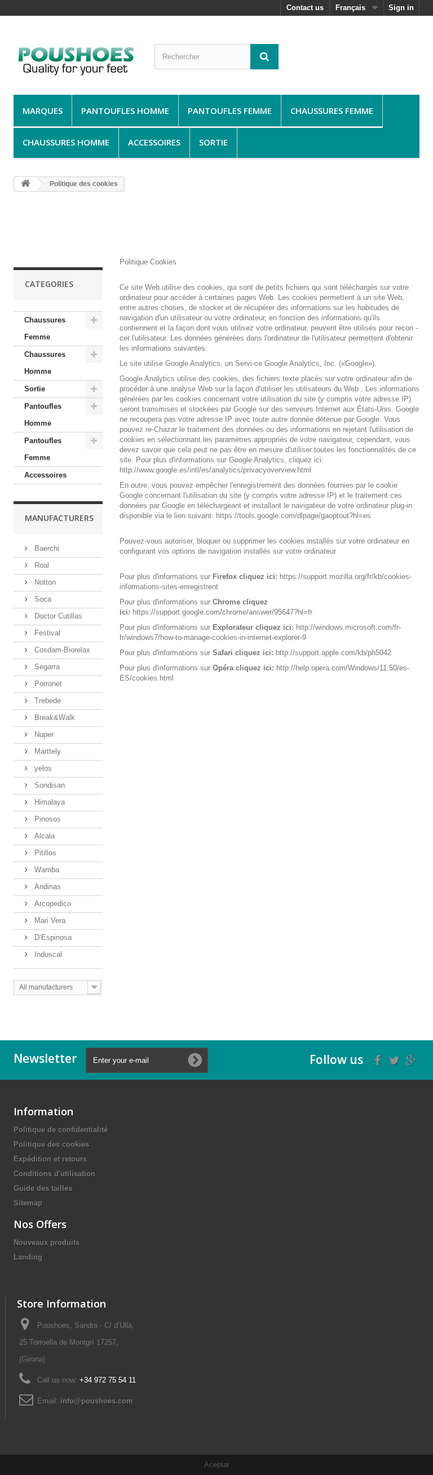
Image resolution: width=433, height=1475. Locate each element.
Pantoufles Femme (230, 110)
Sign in (401, 7)
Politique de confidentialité (61, 1129)
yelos (42, 768)
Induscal (47, 954)
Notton (44, 582)
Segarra (46, 667)
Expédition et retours (50, 1159)
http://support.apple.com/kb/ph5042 (333, 652)
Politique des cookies (51, 1144)
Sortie (213, 142)
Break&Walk (53, 717)
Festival (46, 633)
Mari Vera (48, 920)
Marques (43, 110)
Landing (28, 1257)
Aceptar (216, 1464)
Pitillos (44, 853)
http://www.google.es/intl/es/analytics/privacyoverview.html (215, 470)
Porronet (47, 683)
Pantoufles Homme (125, 110)
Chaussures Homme (66, 142)
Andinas (46, 886)
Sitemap (28, 1203)
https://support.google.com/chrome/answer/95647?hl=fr (222, 612)
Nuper (43, 734)
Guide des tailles (43, 1188)
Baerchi (45, 548)
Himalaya (48, 802)
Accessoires (154, 142)
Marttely (46, 751)
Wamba (45, 869)
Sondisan (48, 785)
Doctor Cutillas (57, 616)
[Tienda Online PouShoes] (76, 59)
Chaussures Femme (331, 110)
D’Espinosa (52, 937)
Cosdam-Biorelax (61, 650)
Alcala (43, 836)
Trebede (46, 700)
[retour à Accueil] (25, 184)
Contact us (305, 7)
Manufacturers (59, 518)
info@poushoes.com (96, 1401)
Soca (41, 599)
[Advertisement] (219, 229)
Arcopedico (51, 903)
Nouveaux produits (46, 1242)
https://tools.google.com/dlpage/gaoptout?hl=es (293, 515)
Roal (40, 565)
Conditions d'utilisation (54, 1173)
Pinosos (46, 819)
